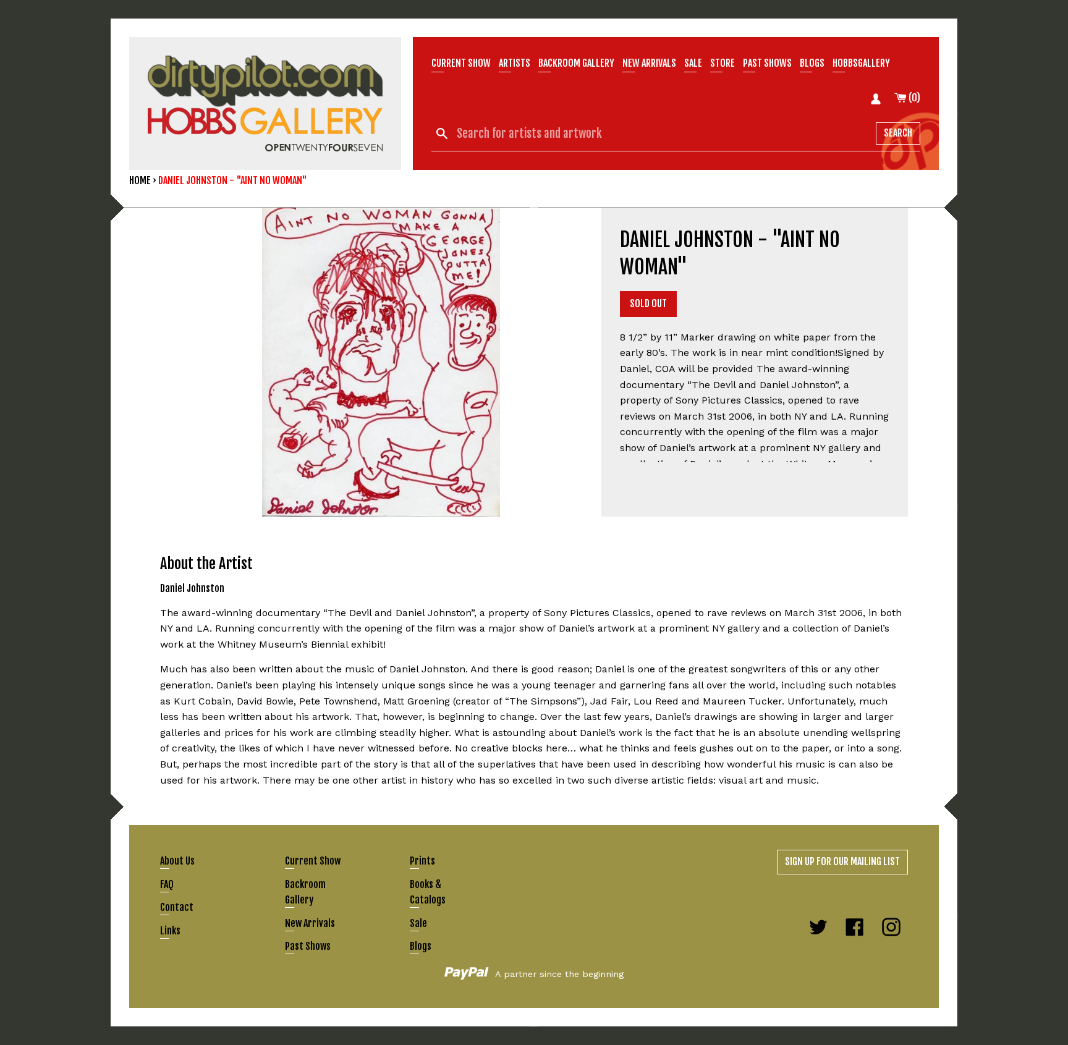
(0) (913, 97)
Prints (422, 861)
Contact (176, 907)
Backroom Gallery (576, 63)
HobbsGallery (861, 63)
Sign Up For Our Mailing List (842, 861)
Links (170, 930)
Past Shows (767, 63)
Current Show (461, 63)
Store (722, 63)
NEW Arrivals (649, 63)
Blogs (812, 63)
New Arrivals (310, 923)
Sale (693, 63)
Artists (514, 63)
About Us (177, 861)
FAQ (167, 884)
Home (140, 180)
